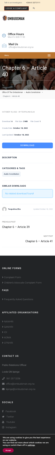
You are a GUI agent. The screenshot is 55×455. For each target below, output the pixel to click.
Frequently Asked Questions (18, 299)
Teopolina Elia (28, 112)
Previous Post (9, 222)
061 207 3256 (13, 378)
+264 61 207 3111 (33, 3)
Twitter (10, 416)
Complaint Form (12, 277)
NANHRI (8, 321)
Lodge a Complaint (16, 8)
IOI (5, 332)
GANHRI (8, 326)
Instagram (11, 427)
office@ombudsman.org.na (20, 383)
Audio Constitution (11, 174)
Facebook (10, 411)
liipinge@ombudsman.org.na (20, 389)
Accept (8, 450)
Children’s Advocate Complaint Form (23, 282)
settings (31, 445)
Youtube (10, 422)
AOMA (7, 337)
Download (27, 145)
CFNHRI (8, 342)
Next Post (48, 236)
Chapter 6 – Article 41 (39, 241)
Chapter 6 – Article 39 (16, 227)
